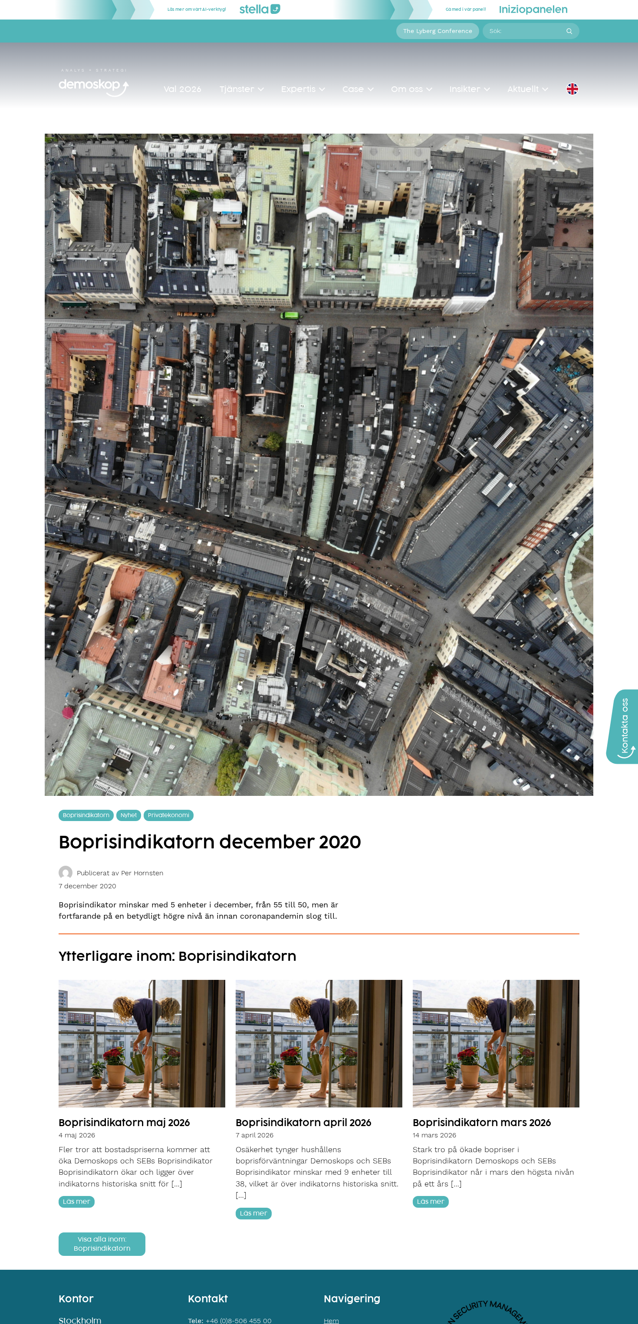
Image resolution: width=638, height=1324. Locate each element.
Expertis (298, 89)
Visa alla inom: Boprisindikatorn (102, 1244)
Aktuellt (523, 89)
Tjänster (237, 89)
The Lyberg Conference (437, 30)
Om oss (407, 89)
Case (353, 89)
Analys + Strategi (94, 70)
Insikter (465, 89)
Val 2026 (182, 89)
